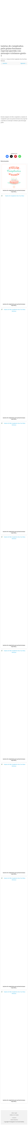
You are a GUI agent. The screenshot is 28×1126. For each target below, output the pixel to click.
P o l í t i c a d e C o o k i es (14, 1115)
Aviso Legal (14, 1113)
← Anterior (4, 63)
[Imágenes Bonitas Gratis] (14, 11)
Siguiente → (24, 63)
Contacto (14, 1117)
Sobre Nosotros (14, 1119)
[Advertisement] (14, 28)
